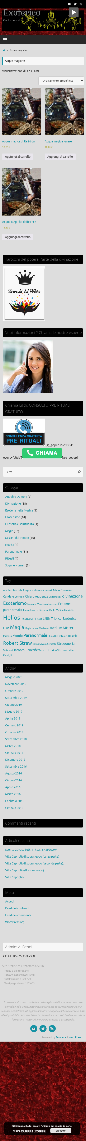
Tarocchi (19, 650)
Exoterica (21, 13)
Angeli (17, 590)
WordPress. (75, 1037)
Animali (48, 590)
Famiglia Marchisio (37, 604)
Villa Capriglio (14, 877)
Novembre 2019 (15, 684)
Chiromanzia (55, 596)
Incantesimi (28, 619)
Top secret (43, 650)
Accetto (61, 1130)
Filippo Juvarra (29, 610)
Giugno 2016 (13, 780)
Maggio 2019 (13, 711)
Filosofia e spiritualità (19, 524)
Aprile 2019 (12, 718)
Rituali (9, 558)
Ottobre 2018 (14, 732)
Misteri (68, 628)
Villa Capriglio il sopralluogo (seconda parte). (34, 863)
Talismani (8, 650)
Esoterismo (12, 517)
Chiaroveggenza (36, 596)
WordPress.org (14, 922)
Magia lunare (31, 628)
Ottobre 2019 (14, 691)
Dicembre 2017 (15, 760)
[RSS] (81, 4)
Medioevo (44, 628)
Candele (8, 596)
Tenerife (32, 650)
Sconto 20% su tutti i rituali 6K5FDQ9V (31, 850)
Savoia (43, 644)
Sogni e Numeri (15, 565)
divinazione (72, 596)
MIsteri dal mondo (17, 538)
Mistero (7, 636)
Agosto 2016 (13, 773)
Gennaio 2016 (14, 808)
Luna (6, 628)
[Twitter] (75, 4)
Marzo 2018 (13, 746)
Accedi (9, 901)
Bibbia (56, 590)
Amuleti (7, 590)
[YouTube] (69, 4)
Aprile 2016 (12, 787)
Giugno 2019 (13, 705)
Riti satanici (60, 636)
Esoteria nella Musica (19, 510)
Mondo (18, 636)
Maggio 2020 (13, 677)
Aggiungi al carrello (17, 157)
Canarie (66, 590)
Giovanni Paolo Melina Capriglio (56, 610)
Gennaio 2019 (14, 725)
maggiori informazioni (33, 1130)
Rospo (36, 644)
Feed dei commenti (18, 915)
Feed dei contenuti (17, 908)
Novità (9, 545)
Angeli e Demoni (16, 497)
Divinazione (13, 503)
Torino (53, 650)
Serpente (51, 644)
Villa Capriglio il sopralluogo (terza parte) (32, 856)
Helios (11, 618)
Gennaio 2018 (14, 753)
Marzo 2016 (13, 794)
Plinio (51, 636)
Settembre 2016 (16, 766)
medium (56, 628)
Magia (9, 531)
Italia (39, 619)
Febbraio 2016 (14, 801)
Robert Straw (17, 643)
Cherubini (19, 596)
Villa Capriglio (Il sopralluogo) (24, 870)
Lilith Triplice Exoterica (59, 618)
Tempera (61, 1037)
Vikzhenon (62, 650)
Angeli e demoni (33, 590)
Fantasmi (53, 604)
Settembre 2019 (16, 698)
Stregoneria (66, 643)
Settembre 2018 (16, 739)
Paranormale (13, 551)
